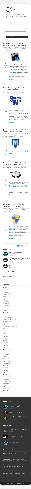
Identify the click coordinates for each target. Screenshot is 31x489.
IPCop (13, 114)
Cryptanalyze (7, 299)
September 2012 (7, 383)
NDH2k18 (6, 312)
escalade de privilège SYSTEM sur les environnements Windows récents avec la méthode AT (18, 185)
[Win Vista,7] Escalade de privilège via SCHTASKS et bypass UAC (15, 163)
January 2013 (7, 376)
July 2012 (6, 386)
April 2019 (6, 336)
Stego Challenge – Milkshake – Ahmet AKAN (12, 459)
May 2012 (6, 390)
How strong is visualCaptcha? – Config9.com (12, 453)
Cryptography (7, 301)
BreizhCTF (6, 294)
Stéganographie (7, 324)
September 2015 (7, 354)
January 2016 (7, 349)
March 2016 (6, 347)
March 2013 (6, 372)
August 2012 (6, 385)
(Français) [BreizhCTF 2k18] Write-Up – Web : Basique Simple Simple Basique (18, 259)
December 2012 (7, 377)
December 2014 (7, 361)
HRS (5, 308)
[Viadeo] (14, 37)
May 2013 (6, 369)
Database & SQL (7, 292)
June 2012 (6, 388)
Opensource (6, 314)
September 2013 (7, 363)
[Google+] (17, 37)
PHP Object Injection (8, 317)
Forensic (6, 307)
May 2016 (6, 344)
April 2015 (6, 356)
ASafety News (7, 290)
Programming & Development (20, 134)
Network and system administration (11, 289)
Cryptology (6, 303)
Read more (12, 79)
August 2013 (6, 365)
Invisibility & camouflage (9, 310)
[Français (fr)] (23, 28)
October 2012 (7, 381)
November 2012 (7, 379)
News (5, 287)
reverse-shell (16, 72)
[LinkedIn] (11, 37)
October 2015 (7, 352)
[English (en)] (26, 28)
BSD (5, 296)
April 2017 (6, 340)
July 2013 (6, 367)
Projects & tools (7, 321)
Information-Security (7, 276)
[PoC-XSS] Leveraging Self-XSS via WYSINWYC (18, 429)
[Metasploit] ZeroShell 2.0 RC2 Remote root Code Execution (15, 131)
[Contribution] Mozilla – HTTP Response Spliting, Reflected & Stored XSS (17, 435)
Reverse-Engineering (8, 323)
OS (10, 48)
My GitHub (10, 274)
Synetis (4, 279)
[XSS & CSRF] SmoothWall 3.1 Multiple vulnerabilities (15, 88)
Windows (26, 48)
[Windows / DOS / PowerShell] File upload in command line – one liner (15, 44)
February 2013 (7, 374)
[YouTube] (20, 37)
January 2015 (7, 360)
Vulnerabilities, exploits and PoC (17, 48)
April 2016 (6, 345)
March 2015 (6, 358)
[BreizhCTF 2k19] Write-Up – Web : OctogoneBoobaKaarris (16, 253)
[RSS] (23, 37)
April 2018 (6, 338)
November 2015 (7, 351)
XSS (25, 92)
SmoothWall (11, 108)
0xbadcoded (6, 277)
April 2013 (6, 370)
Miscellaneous (7, 305)
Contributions (7, 298)
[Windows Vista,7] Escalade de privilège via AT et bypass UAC (15, 205)
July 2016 (6, 342)
